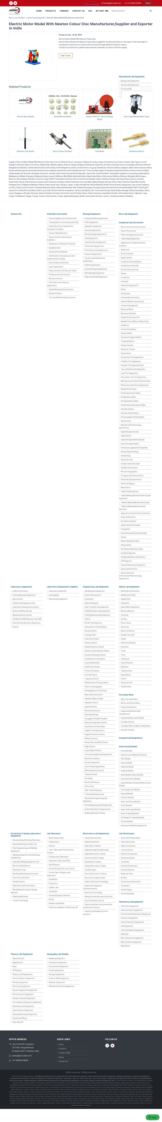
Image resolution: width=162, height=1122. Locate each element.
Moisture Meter (127, 309)
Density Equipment (20, 982)
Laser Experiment (56, 267)
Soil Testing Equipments (95, 766)
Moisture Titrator (128, 349)
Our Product (20, 18)
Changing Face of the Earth (96, 691)
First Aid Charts (91, 675)
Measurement (18, 958)
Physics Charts (91, 643)
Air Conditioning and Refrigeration (98, 805)
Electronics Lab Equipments (96, 833)
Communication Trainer (94, 858)
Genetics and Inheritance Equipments (94, 259)
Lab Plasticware (126, 833)
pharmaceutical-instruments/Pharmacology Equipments (130, 576)
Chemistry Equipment (130, 906)
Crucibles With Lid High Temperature (135, 726)
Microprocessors (56, 279)
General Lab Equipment (58, 599)
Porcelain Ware (126, 695)
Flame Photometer (128, 231)
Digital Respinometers (130, 432)
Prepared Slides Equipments (96, 218)
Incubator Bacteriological (131, 262)
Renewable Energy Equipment (25, 1014)
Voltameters (54, 842)
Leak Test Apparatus (129, 373)
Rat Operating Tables (129, 401)
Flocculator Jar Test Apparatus (133, 377)
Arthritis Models (127, 798)
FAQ (90, 11)
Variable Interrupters (129, 468)
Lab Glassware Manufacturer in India (48, 1076)
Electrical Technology (93, 892)
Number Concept (128, 635)
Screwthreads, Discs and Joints (62, 869)
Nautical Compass (92, 758)
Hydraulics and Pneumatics (24, 886)
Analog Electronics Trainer (95, 866)
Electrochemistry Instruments (133, 227)
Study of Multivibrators (58, 233)
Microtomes (18, 599)
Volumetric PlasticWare (130, 838)
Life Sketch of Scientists (95, 659)
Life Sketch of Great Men (95, 727)
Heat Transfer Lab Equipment (97, 607)
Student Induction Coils (130, 464)
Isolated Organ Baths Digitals (133, 440)
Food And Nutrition (92, 663)
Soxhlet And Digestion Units (24, 603)
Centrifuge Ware (127, 894)
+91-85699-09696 (20, 1060)
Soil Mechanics (19, 882)
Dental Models (127, 751)
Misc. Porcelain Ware (129, 699)
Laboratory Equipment (58, 591)
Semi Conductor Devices (59, 263)
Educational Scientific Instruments (74, 1076)
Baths (123, 289)
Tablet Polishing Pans (129, 491)
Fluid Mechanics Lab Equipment (97, 611)
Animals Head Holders (130, 413)
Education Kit (18, 1022)
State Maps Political (93, 750)
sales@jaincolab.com (22, 1055)
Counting (124, 615)
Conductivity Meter (128, 329)
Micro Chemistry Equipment (132, 938)
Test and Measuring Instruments (62, 297)
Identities (125, 667)
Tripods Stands (91, 774)
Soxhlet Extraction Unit (130, 317)
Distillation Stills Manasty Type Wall (27, 619)
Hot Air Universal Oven (130, 270)
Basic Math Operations (130, 607)
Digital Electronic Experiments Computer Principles (60, 227)
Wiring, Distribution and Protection (99, 897)
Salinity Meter (126, 333)
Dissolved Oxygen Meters (131, 337)
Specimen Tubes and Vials (59, 861)
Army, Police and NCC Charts (96, 742)
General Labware (127, 870)
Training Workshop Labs (94, 794)
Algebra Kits (126, 599)
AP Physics (17, 970)
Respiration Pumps (128, 389)
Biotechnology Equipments (96, 234)
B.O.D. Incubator (127, 254)
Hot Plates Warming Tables (132, 549)
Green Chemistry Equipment (132, 922)
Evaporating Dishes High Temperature (129, 712)
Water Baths (126, 545)
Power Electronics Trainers (96, 874)
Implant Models (127, 771)
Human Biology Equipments (96, 269)
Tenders (64, 11)
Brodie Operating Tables (130, 393)
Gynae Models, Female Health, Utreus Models (135, 784)
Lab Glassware (54, 833)
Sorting (124, 619)
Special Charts (91, 707)
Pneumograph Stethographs (132, 417)
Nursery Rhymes (127, 611)
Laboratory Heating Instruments (26, 607)
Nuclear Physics (55, 293)
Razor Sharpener (91, 603)
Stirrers (52, 846)
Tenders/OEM (64, 1053)
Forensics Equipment (129, 918)
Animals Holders (127, 409)
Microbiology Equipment (94, 273)
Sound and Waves (20, 1018)
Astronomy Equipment (58, 962)
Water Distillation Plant (130, 541)
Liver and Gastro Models (130, 779)
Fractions (125, 647)
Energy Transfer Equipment (24, 998)
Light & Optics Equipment (23, 1010)
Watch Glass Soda (56, 838)
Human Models (127, 821)
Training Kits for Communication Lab (63, 222)
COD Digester (126, 561)
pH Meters (125, 325)
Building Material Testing (95, 813)
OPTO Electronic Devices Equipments (58, 284)
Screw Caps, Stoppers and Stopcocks (58, 874)
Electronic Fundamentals (95, 878)
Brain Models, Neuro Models (132, 775)
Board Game (126, 675)
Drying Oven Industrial (129, 266)
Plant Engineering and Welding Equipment (24, 849)
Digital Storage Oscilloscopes (97, 850)
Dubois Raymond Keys (130, 452)
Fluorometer (126, 353)
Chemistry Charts (92, 639)
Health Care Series (92, 667)
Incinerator (89, 599)
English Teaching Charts (95, 731)
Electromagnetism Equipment (25, 990)
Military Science (91, 739)
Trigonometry (126, 671)
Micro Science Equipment (131, 942)
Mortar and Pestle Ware (130, 703)
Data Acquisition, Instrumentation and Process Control (97, 905)
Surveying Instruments (130, 297)
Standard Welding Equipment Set (26, 862)
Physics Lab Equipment (22, 954)
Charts (87, 619)
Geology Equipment (56, 974)
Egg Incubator (126, 258)
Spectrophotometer (129, 569)
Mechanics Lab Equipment (23, 1006)
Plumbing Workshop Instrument (25, 874)
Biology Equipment (91, 214)
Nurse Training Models (130, 814)
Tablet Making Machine (130, 239)
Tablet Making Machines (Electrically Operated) (135, 497)
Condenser (53, 891)
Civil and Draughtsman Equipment (98, 754)
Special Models (127, 794)
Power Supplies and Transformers (63, 218)
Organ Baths (126, 436)
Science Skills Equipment (59, 978)
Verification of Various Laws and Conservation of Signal (61, 257)
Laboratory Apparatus (21, 587)
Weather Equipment (57, 982)
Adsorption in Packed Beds (96, 627)
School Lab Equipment (36, 18)
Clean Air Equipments (129, 285)
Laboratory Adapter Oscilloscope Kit (63, 907)
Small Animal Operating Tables (133, 405)
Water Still (125, 250)
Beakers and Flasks (56, 903)
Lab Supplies (54, 595)
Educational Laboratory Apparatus (26, 623)
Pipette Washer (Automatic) (132, 301)
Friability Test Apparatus (131, 361)
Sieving (15, 627)
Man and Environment (94, 695)
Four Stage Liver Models (130, 790)
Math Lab (76, 1078)
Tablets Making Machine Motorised (135, 502)
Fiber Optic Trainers (93, 846)
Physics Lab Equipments (23, 974)
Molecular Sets (127, 874)
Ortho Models (126, 806)
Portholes (89, 778)
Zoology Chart (90, 635)
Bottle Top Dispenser (93, 623)
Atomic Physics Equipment (24, 978)
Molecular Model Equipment (96, 277)
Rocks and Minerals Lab (22, 611)
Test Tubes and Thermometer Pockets (60, 851)
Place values (126, 623)
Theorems (125, 659)
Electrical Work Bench (21, 866)
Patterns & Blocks (128, 643)
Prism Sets (89, 786)
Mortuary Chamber (128, 313)
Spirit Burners (54, 865)
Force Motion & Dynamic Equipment (27, 1002)
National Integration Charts (96, 723)
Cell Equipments (91, 238)
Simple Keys (126, 456)
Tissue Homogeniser (129, 305)
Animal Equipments (93, 230)
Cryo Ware (125, 862)
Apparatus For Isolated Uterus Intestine (132, 244)
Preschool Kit (126, 89)
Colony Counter (127, 345)
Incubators (125, 277)
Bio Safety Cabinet (128, 521)
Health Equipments (92, 265)
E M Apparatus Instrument (59, 275)
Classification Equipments (95, 242)
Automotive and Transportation (98, 809)
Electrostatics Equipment (23, 994)
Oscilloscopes (90, 870)
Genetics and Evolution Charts (97, 651)
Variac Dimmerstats (93, 838)
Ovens (123, 537)
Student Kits (126, 687)
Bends (51, 899)
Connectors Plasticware (131, 882)
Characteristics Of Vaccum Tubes (63, 271)
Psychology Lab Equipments (24, 595)
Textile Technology (20, 900)
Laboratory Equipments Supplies (62, 587)
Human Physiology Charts (95, 655)
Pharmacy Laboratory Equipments (135, 385)
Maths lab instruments (130, 591)
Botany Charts (91, 631)
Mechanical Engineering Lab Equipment (95, 799)
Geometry (125, 627)
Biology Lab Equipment (130, 81)
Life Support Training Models (132, 817)
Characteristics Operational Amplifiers (59, 238)
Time (123, 655)
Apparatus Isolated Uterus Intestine (135, 513)
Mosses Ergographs (129, 472)
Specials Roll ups (91, 715)
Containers (125, 886)
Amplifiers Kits (54, 248)
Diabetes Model (127, 767)
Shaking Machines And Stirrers (133, 557)
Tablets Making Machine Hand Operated (132, 507)
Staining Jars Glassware (58, 857)
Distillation (53, 879)
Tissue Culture (127, 850)
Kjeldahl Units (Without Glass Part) (135, 321)
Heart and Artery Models (131, 802)
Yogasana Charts (92, 679)
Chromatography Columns (59, 895)
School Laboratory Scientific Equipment (101, 1076)
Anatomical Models (128, 746)
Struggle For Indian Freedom (96, 719)
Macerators (125, 488)
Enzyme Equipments (93, 254)
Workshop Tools (19, 870)
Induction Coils (127, 460)
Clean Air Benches (128, 517)
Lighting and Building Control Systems (95, 912)
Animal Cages (126, 890)
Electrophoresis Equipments (96, 250)
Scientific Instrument (57, 214)
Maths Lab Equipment (129, 587)
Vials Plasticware (128, 842)
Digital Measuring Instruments (61, 289)
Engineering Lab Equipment (96, 587)
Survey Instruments (93, 595)
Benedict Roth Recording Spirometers (130, 426)
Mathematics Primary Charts (97, 683)
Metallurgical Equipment (95, 591)
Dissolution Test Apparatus (132, 357)
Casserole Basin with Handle (132, 718)
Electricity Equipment (21, 986)
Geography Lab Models (58, 954)
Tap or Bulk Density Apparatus (133, 369)
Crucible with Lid (127, 722)
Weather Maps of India (94, 699)
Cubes (123, 639)
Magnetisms (18, 962)
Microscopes (102, 1078)
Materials (125, 934)
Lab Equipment (127, 926)
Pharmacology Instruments (132, 235)
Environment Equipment (58, 966)
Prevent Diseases (92, 671)
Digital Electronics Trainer (95, 854)
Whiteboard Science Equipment (61, 986)
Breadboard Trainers (93, 862)
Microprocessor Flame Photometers (135, 381)
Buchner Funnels (127, 730)
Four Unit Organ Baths (130, 444)
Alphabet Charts (91, 703)
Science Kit (16, 214)
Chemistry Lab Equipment (131, 902)
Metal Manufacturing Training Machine (24, 891)
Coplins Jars (54, 887)
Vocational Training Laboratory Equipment (26, 834)
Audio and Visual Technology (96, 882)
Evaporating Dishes (129, 707)
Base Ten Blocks (127, 631)
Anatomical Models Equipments (134, 825)
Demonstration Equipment (132, 910)
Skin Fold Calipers (128, 484)
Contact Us (78, 11)
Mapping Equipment (57, 958)
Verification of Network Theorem (62, 244)
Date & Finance (127, 663)
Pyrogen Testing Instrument (132, 365)
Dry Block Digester (128, 553)
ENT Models (126, 759)
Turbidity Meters (127, 341)
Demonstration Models (58, 252)
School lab (68, 1078)
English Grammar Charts (95, 734)
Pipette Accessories (129, 854)
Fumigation (125, 529)
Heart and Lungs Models (130, 809)
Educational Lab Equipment (132, 76)
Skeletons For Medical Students (134, 755)
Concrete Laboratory (21, 878)
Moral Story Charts (92, 711)
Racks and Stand (128, 858)
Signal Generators (92, 842)
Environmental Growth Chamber (134, 533)
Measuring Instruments (22, 615)
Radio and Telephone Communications (92, 887)
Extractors (53, 883)
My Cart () (102, 11)
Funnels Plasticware (129, 866)
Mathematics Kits (128, 595)
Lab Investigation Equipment (132, 930)
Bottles (124, 878)
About (148, 3)
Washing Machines (20, 896)
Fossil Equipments (56, 970)
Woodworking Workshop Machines (26, 840)
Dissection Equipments (94, 246)
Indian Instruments (20, 591)
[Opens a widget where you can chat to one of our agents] (152, 1117)
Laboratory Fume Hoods (130, 525)
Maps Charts (90, 747)
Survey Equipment (92, 762)
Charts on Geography (93, 687)
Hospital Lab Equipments (131, 738)
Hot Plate (124, 282)
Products (50, 11)
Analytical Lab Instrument (131, 222)
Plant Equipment (91, 222)
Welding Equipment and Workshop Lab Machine (25, 856)
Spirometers (126, 421)
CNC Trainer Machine (93, 790)
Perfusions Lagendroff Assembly (134, 448)
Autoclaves (125, 293)
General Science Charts (94, 647)
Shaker (124, 274)
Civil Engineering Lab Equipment (97, 615)
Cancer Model (126, 763)
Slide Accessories (128, 846)
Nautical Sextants (92, 782)
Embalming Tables (128, 397)
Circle (123, 651)
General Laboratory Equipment (133, 565)
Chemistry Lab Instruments (20, 1078)
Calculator (125, 603)
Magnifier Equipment (93, 226)
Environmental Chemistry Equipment (136, 914)
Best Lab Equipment (128, 214)
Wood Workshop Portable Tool (25, 844)
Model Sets (125, 946)
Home (39, 11)
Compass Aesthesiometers (132, 476)
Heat (15, 966)
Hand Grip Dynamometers (131, 480)
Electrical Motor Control (94, 900)
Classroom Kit (126, 683)
